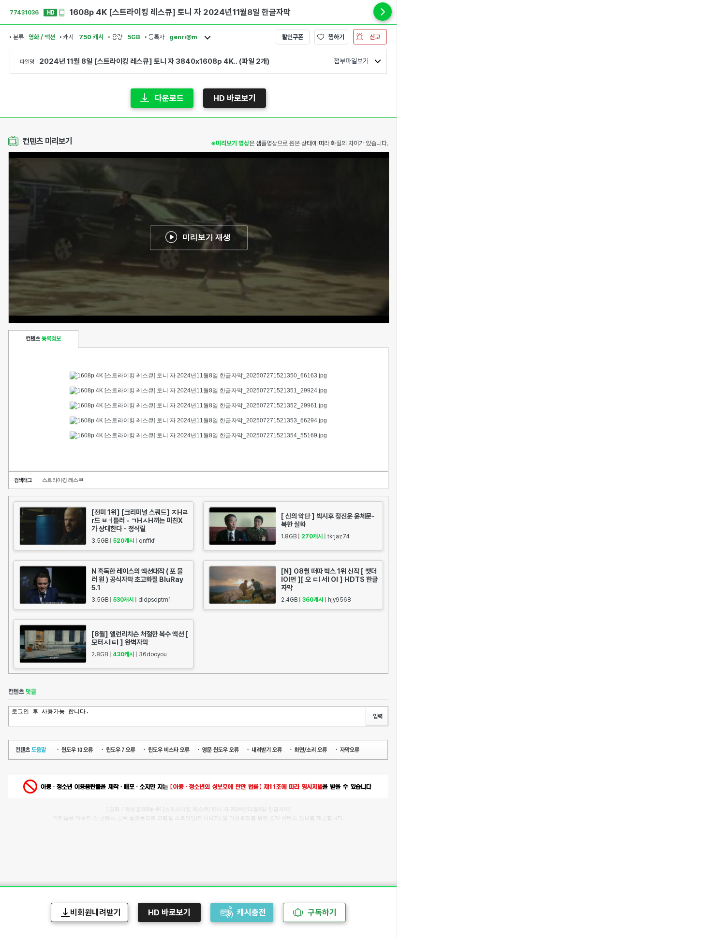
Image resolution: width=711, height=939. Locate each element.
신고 (375, 37)
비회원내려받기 (95, 912)
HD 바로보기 (234, 98)
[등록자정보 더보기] (207, 37)
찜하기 (336, 37)
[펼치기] (382, 11)
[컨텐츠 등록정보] (43, 338)
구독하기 (322, 912)
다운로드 (169, 98)
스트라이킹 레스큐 (62, 480)
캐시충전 (251, 912)
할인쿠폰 (292, 37)
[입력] (377, 716)
